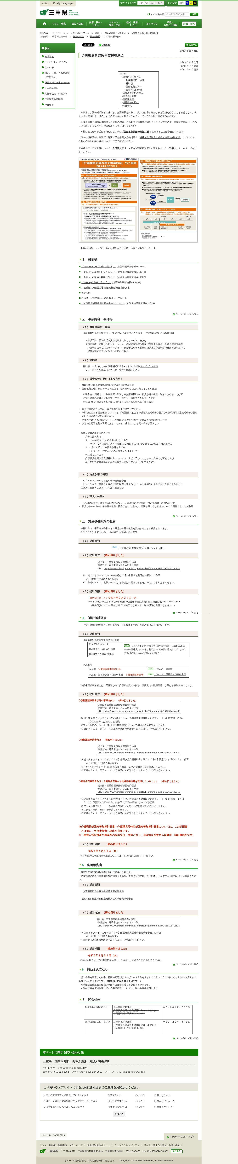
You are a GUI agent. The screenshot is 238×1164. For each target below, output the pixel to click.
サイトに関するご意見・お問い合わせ (163, 1145)
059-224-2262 (61, 1072)
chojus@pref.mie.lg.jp (134, 1072)
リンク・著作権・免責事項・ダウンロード (61, 1145)
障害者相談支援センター (57, 82)
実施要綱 (86, 292)
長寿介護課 (95, 36)
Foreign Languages (63, 3)
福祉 (97, 33)
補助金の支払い (131, 102)
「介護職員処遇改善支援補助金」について (103, 303)
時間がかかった (165, 1107)
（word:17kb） (142, 548)
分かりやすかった (119, 1101)
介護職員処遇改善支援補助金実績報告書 (103, 891)
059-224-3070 (133, 1151)
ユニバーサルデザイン (56, 62)
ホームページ (185, 148)
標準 (182, 3)
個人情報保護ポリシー (98, 1145)
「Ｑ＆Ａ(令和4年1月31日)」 (96, 282)
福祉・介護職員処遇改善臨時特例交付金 (160, 137)
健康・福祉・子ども (79, 33)
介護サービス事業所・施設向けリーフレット (104, 298)
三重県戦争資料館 (54, 99)
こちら (82, 141)
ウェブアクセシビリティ (126, 1145)
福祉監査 (49, 105)
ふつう (141, 1095)
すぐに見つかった (119, 1107)
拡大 (160, 3)
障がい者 (49, 67)
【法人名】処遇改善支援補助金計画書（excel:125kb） (158, 646)
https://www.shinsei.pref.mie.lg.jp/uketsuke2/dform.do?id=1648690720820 (142, 752)
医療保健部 (78, 36)
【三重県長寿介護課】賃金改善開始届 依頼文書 (105, 287)
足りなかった (163, 1095)
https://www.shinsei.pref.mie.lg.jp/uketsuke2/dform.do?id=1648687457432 (142, 711)
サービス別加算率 (149, 366)
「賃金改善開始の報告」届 (135, 131)
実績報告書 (128, 99)
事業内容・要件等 (132, 77)
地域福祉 (49, 56)
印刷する (191, 45)
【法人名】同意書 (163, 669)
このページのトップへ (182, 1136)
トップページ (58, 33)
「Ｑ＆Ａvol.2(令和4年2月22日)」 (98, 277)
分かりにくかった (166, 1101)
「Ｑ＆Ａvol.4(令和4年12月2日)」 (98, 266)
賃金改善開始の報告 (133, 93)
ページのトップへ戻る (187, 314)
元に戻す (143, 3)
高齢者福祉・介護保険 (115, 33)
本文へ (45, 3)
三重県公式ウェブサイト (59, 12)
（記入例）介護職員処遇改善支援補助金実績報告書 (107, 898)
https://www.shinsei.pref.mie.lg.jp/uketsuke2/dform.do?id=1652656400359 (142, 792)
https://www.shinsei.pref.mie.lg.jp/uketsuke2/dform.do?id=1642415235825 (142, 568)
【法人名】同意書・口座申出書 (170, 674)
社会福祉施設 (51, 88)
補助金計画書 (129, 96)
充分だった (116, 1095)
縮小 (153, 3)
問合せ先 (127, 105)
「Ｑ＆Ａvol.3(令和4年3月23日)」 (98, 272)
